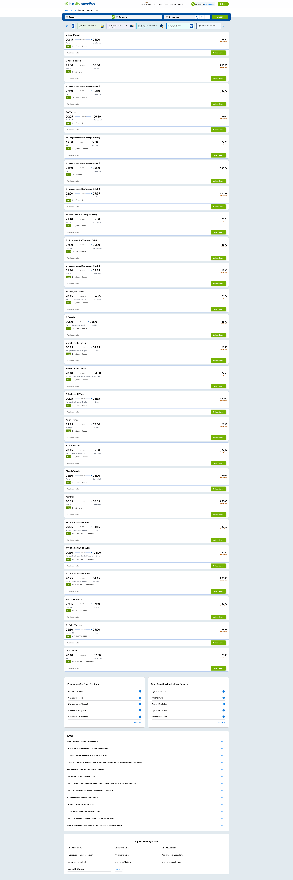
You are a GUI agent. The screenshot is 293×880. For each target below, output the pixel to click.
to (75, 848)
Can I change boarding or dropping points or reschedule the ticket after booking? (102, 783)
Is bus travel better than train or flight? (83, 811)
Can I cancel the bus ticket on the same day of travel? (90, 790)
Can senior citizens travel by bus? (81, 776)
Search (220, 17)
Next (223, 26)
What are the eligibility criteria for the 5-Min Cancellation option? (94, 825)
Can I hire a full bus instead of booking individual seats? (91, 818)
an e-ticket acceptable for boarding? (82, 797)
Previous (66, 26)
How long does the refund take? (81, 804)
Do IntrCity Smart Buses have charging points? (87, 748)
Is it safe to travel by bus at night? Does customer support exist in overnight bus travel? (105, 762)
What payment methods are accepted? (83, 741)
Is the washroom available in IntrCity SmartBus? (88, 755)
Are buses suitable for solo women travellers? (87, 769)
